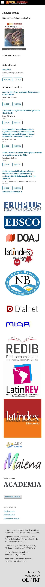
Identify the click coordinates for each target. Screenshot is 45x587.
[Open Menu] (2, 2)
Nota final (6, 70)
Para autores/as (9, 515)
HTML (8, 79)
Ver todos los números (11, 192)
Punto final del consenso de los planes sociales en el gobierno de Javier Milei (22, 153)
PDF (19, 79)
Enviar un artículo (12, 497)
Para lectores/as (9, 511)
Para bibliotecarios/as (12, 518)
